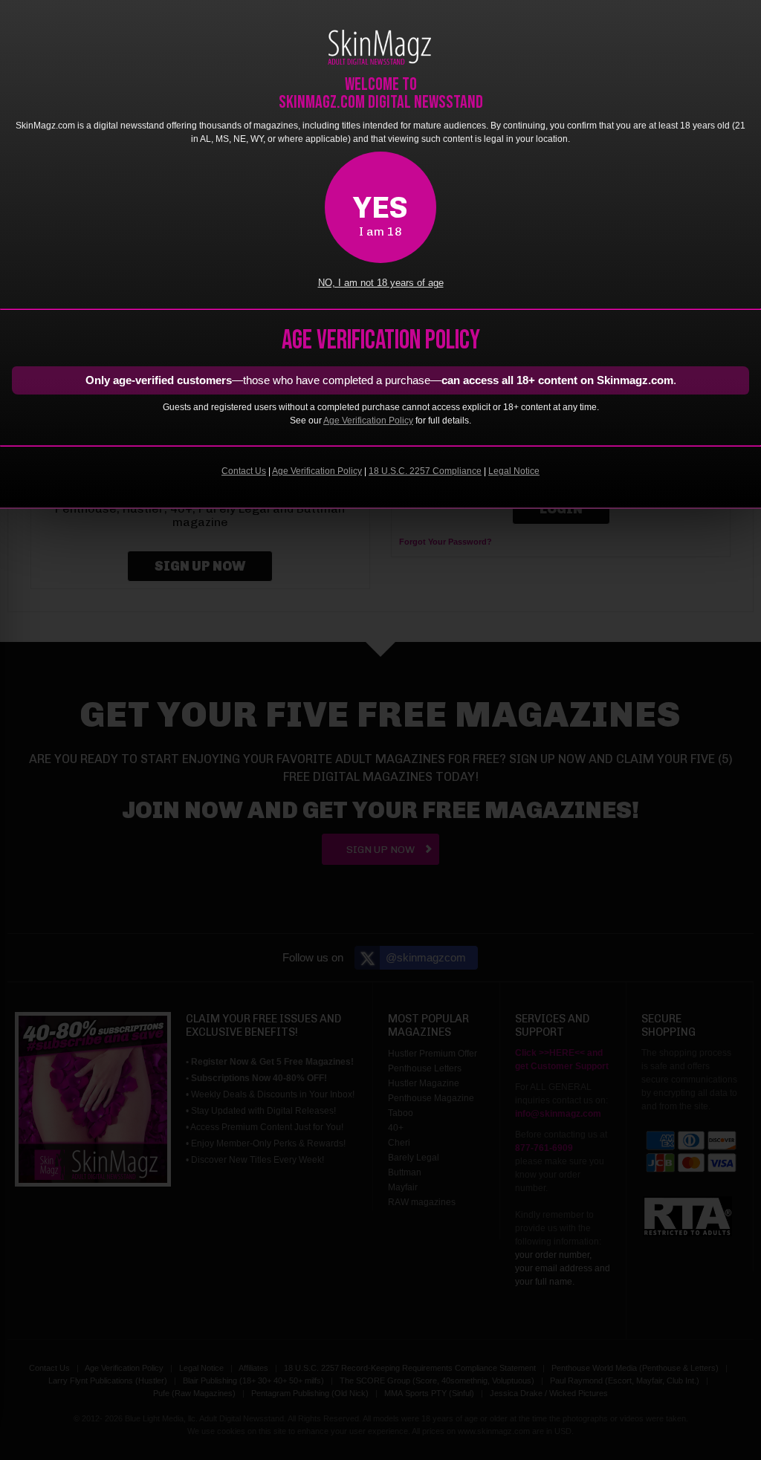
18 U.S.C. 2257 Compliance (425, 471)
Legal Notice (514, 471)
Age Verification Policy (368, 420)
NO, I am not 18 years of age (381, 283)
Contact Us (243, 471)
